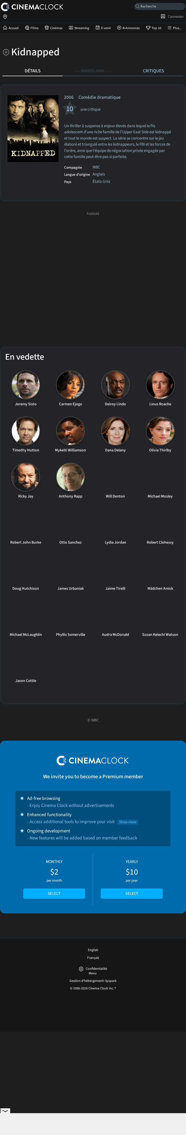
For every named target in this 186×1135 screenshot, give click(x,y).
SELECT (54, 893)
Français (93, 958)
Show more (127, 822)
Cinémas (56, 28)
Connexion (175, 16)
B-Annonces (131, 28)
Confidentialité (96, 969)
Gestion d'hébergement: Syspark (93, 981)
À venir (106, 28)
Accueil (13, 28)
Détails (32, 71)
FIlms (35, 28)
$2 (54, 877)
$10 (131, 877)
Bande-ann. (93, 71)
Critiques (153, 71)
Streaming (81, 28)
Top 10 (156, 28)
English (93, 950)
